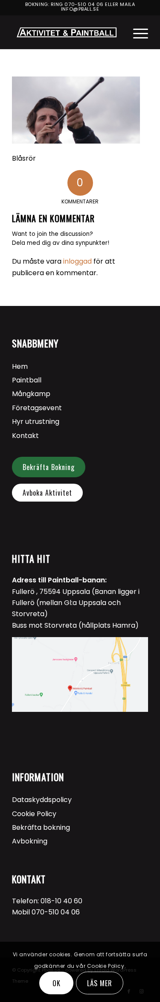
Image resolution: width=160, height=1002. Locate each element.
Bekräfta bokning (41, 827)
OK (56, 983)
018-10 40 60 (61, 901)
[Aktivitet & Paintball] (66, 32)
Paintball (26, 380)
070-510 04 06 (83, 4)
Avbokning (29, 841)
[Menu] (136, 32)
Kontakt (25, 436)
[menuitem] (136, 32)
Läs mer (99, 983)
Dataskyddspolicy (42, 800)
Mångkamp (31, 394)
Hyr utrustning (35, 421)
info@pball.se (80, 9)
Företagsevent (37, 408)
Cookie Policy (34, 814)
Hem (20, 366)
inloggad (77, 261)
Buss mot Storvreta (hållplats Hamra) (75, 625)
